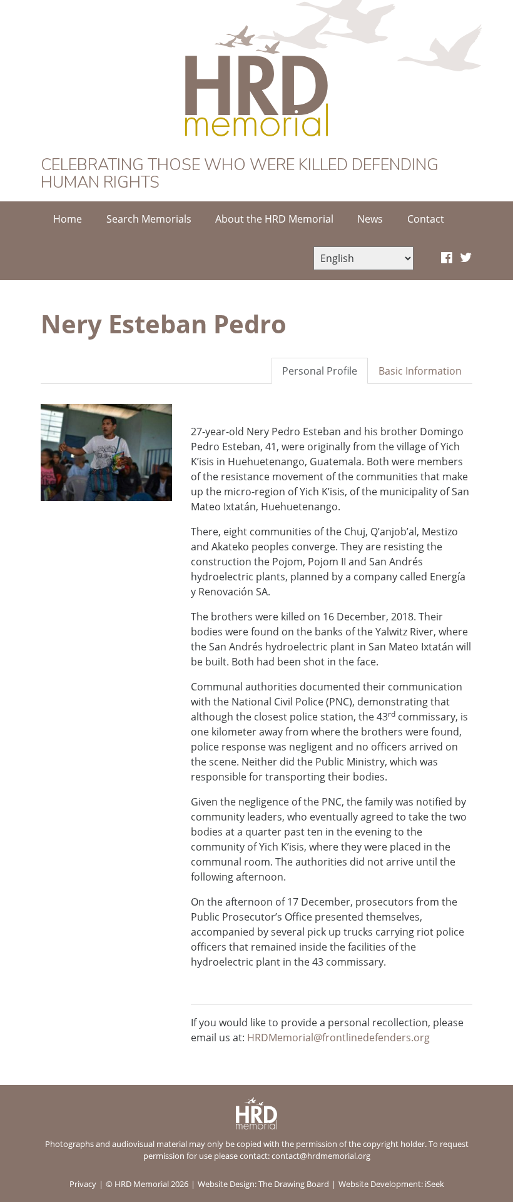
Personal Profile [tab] (319, 371)
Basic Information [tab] (420, 371)
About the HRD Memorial (274, 219)
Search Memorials (148, 219)
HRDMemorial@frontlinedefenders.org (338, 1037)
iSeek (434, 1183)
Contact (425, 219)
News (370, 219)
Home (67, 219)
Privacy (82, 1183)
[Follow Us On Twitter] (466, 258)
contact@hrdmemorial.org (321, 1155)
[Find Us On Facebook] (446, 258)
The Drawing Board (293, 1183)
